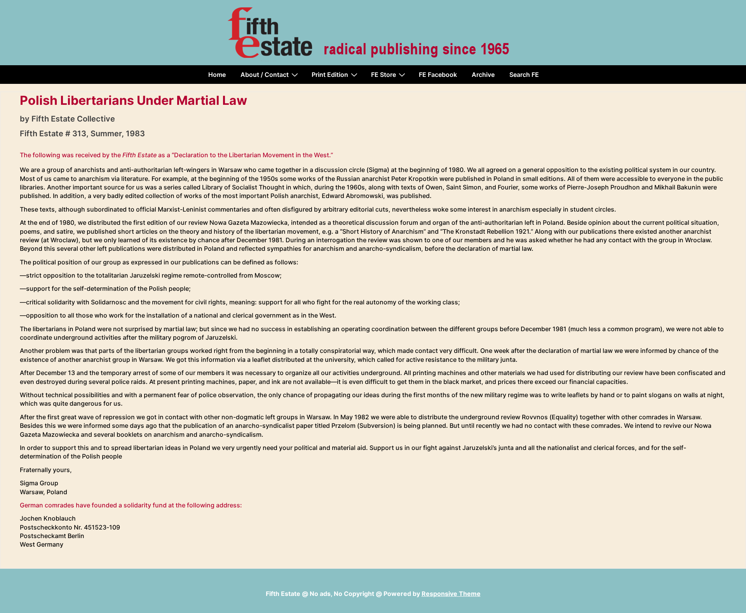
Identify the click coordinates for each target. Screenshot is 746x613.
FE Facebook (438, 74)
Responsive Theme (451, 593)
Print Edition (330, 74)
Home (217, 74)
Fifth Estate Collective (73, 118)
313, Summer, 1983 (108, 133)
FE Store (383, 74)
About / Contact (265, 74)
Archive (483, 74)
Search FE (524, 74)
